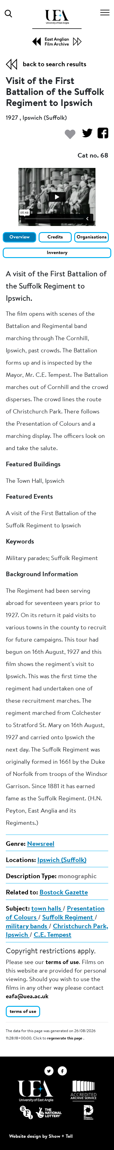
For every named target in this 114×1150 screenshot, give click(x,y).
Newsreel (40, 844)
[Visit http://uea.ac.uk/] (35, 1091)
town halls (47, 909)
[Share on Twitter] (85, 136)
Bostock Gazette (64, 893)
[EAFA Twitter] (51, 1070)
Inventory (57, 252)
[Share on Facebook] (100, 136)
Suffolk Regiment (68, 918)
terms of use (62, 962)
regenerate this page (65, 1038)
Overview (19, 237)
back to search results (54, 64)
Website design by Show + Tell (41, 1136)
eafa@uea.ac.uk (27, 997)
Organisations (92, 237)
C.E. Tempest (52, 935)
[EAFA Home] (57, 28)
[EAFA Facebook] (64, 1070)
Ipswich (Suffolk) (61, 860)
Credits (55, 237)
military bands (27, 926)
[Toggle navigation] (104, 13)
